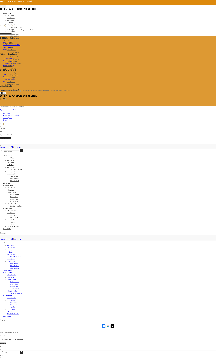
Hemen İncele (28, 1)
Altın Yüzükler (11, 18)
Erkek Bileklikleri (14, 36)
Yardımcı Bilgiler (8, 61)
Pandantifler (10, 22)
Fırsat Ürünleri (7, 229)
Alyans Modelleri (8, 41)
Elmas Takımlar (11, 82)
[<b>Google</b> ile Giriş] (108, 326)
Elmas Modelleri (7, 208)
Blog (4, 81)
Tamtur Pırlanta (14, 57)
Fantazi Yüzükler (14, 59)
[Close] (0, 126)
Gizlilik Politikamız (8, 65)
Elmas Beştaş (13, 73)
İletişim (5, 49)
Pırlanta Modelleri (8, 185)
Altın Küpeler (10, 20)
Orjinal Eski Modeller (13, 227)
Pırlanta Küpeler (11, 188)
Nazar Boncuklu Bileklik (16, 27)
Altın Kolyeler (10, 16)
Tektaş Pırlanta (14, 197)
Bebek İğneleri (11, 172)
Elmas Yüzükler (11, 213)
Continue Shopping (5, 138)
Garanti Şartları (7, 47)
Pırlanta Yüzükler (11, 50)
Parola (2, 336)
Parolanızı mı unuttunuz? (16, 340)
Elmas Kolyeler (11, 222)
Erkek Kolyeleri (14, 34)
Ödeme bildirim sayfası (9, 63)
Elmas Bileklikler (11, 211)
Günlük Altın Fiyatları (9, 79)
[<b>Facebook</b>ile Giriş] (103, 326)
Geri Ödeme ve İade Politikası (11, 45)
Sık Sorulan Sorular (8, 58)
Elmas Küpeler (11, 77)
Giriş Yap (3, 343)
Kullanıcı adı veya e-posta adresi (9, 332)
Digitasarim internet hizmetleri (7, 110)
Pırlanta (5, 77)
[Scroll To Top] (1, 142)
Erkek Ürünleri (11, 32)
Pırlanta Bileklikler (12, 204)
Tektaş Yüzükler (14, 75)
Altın (4, 74)
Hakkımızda (6, 43)
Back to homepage (5, 34)
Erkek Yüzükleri (14, 38)
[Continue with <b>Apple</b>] (112, 326)
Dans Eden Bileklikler (16, 206)
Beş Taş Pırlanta (14, 52)
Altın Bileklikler (11, 167)
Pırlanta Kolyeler (11, 190)
